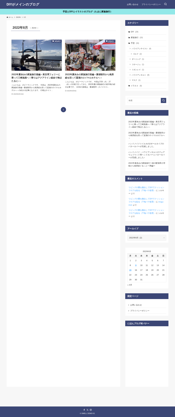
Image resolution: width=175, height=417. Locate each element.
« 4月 (129, 285)
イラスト (136, 86)
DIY (134, 32)
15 (130, 270)
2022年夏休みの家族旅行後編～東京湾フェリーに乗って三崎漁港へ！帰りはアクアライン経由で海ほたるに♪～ (146, 124)
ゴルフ (137, 54)
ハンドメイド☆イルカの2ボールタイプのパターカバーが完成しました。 (146, 145)
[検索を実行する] (163, 100)
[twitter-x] (87, 410)
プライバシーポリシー (139, 311)
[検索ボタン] (165, 4)
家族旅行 (137, 37)
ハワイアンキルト (140, 75)
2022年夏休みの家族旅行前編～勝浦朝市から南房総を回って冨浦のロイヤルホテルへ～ (146, 135)
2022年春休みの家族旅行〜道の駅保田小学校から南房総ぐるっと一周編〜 (146, 164)
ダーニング (138, 59)
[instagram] (91, 410)
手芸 (135, 43)
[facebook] (84, 410)
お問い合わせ (136, 305)
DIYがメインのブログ (23, 4)
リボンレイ (138, 70)
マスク (136, 80)
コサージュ (138, 64)
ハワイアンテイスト (141, 49)
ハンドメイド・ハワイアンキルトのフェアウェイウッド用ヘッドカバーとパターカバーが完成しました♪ (146, 155)
